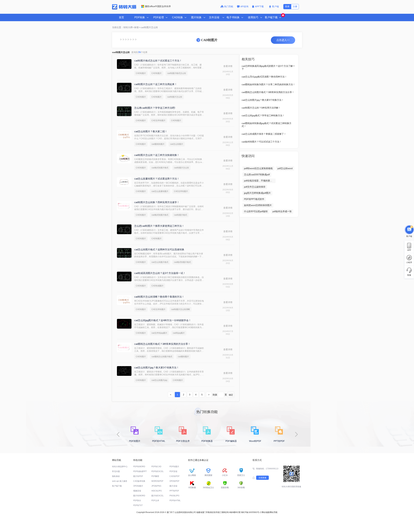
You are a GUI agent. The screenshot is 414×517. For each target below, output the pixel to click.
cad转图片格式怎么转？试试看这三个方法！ (158, 60)
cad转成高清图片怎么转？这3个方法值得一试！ (159, 273)
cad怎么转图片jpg (159, 380)
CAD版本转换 (139, 481)
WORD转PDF (157, 481)
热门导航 (228, 6)
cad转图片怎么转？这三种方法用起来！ (155, 84)
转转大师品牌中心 (120, 466)
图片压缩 (173, 486)
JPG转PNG (156, 486)
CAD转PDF (174, 476)
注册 (295, 6)
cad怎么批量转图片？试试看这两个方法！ (156, 178)
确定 (231, 395)
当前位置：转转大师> (123, 27)
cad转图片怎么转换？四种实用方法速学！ (156, 202)
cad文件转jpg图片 (159, 333)
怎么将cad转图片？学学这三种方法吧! (154, 107)
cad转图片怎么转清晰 (180, 309)
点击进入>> (283, 40)
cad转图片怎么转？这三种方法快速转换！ (156, 155)
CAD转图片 (141, 73)
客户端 (275, 6)
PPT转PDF (174, 491)
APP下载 (259, 6)
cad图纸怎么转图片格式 (162, 356)
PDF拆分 (137, 500)
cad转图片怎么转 (174, 97)
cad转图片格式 (180, 215)
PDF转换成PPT (140, 471)
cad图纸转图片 (158, 144)
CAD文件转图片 (158, 120)
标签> (137, 27)
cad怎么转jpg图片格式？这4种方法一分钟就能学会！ (162, 320)
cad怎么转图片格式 (160, 262)
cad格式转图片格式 (160, 168)
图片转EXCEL (157, 496)
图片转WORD (139, 496)
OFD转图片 (138, 486)
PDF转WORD (139, 466)
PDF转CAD (156, 466)
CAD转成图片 (157, 286)
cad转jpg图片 (179, 333)
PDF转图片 (174, 466)
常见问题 (116, 471)
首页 (121, 17)
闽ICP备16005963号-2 (251, 512)
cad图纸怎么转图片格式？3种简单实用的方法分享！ (162, 344)
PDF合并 (155, 500)
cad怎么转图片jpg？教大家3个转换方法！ (156, 367)
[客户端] (409, 229)
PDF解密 (155, 476)
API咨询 (244, 6)
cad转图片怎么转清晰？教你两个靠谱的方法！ (159, 296)
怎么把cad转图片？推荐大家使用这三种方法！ (159, 225)
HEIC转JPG (156, 491)
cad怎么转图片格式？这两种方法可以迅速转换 (159, 249)
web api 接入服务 (119, 481)
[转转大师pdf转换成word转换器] (124, 9)
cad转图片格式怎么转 (176, 73)
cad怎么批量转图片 (160, 191)
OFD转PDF (174, 481)
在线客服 (262, 478)
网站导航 (274, 512)
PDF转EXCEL (157, 471)
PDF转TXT (138, 505)
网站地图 (265, 512)
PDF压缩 (173, 471)
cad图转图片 (183, 356)
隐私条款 (116, 476)
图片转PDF (138, 476)
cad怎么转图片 (176, 144)
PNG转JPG (174, 496)
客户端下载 (117, 486)
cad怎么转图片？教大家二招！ (150, 131)
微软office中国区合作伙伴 (158, 6)
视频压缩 (137, 491)
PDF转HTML (175, 500)
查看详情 (227, 66)
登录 (287, 6)
